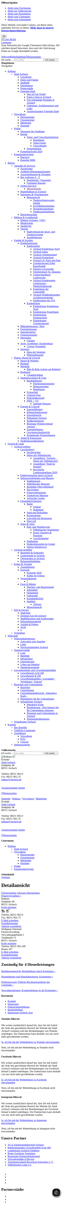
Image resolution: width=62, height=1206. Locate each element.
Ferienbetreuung (28, 329)
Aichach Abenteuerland (45, 254)
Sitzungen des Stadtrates (32, 131)
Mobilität (24, 366)
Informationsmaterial (30, 621)
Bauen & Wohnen (29, 360)
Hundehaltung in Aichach (33, 191)
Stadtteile (25, 82)
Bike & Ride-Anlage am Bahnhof (44, 369)
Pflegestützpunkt (35, 355)
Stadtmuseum (33, 481)
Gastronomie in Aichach (32, 555)
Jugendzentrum (28, 332)
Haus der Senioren (36, 352)
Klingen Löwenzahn (43, 269)
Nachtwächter (34, 452)
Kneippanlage (34, 515)
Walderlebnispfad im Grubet (41, 544)
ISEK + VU (33, 400)
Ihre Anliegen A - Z (30, 177)
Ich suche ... (7, 59)
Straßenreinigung (35, 421)
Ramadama (38, 140)
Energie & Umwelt (29, 406)
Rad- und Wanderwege (38, 527)
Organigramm (27, 120)
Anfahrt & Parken (29, 624)
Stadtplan (20, 56)
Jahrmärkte (32, 590)
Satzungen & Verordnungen (34, 194)
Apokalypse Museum (37, 495)
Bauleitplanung (34, 380)
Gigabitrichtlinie (35, 375)
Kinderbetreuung (28, 243)
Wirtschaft (13, 635)
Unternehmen (27, 690)
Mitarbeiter (25, 122)
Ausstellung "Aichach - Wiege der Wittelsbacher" (46, 459)
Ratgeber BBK (27, 160)
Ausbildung (20, 733)
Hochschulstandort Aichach (34, 647)
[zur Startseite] (8, 39)
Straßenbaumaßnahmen (32, 441)
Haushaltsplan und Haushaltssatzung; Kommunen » (27, 976)
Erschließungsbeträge (44, 206)
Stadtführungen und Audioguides (37, 618)
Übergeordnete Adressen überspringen (20, 893)
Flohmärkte (32, 592)
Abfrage (37, 604)
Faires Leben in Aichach (39, 97)
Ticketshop (19, 633)
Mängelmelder (34, 188)
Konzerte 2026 (34, 572)
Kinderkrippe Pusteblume (46, 312)
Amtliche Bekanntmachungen (35, 171)
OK (4, 36)
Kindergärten (33, 246)
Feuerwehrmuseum (36, 492)
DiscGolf (31, 521)
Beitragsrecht (33, 197)
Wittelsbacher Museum (38, 484)
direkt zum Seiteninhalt (19, 19)
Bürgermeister (27, 117)
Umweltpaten (40, 145)
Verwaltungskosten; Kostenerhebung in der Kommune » (29, 990)
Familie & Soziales (23, 240)
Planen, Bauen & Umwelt (27, 357)
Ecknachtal (32, 392)
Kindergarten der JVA (44, 300)
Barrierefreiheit (15, 1009)
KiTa (22, 739)
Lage (22, 653)
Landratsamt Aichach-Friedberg (23, 1150)
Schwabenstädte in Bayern (21, 1159)
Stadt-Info (25, 613)
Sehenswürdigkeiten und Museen (37, 478)
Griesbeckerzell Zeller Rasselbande (44, 264)
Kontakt (12, 1001)
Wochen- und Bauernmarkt (40, 587)
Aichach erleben (22, 446)
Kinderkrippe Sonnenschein (40, 316)
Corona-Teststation (36, 346)
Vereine (24, 229)
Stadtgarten (32, 541)
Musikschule (26, 223)
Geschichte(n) (27, 449)
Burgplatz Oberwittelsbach (40, 486)
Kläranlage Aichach (37, 418)
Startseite (5, 798)
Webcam (5, 56)
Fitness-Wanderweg (37, 547)
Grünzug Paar (34, 395)
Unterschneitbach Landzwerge (42, 276)
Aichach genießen (23, 549)
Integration (25, 337)
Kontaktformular (9, 923)
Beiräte (24, 134)
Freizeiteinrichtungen (30, 501)
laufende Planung (42, 403)
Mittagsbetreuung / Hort (32, 326)
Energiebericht (34, 415)
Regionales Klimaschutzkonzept (24, 1156)
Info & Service (21, 610)
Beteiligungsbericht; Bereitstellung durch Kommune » (28, 971)
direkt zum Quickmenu (19, 8)
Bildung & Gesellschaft (26, 217)
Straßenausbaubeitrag (44, 211)
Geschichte (25, 77)
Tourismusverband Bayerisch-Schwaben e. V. (30, 1162)
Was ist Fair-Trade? (36, 94)
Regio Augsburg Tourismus (21, 1153)
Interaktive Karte (35, 704)
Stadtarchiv (26, 226)
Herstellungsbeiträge (43, 208)
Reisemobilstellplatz (30, 561)
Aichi (23, 627)
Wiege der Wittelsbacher (39, 455)
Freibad (37, 506)
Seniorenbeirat (34, 148)
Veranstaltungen (28, 578)
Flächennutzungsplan (43, 383)
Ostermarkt (32, 595)
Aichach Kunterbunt (43, 257)
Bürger (11, 163)
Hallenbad (38, 509)
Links (23, 644)
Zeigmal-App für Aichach (33, 615)
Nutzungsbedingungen (38, 719)
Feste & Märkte (28, 584)
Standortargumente (29, 667)
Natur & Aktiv (27, 524)
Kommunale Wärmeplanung (41, 435)
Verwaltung (20, 114)
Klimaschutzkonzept (37, 412)
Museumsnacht (34, 607)
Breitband (25, 372)
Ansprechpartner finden (13, 787)
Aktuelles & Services (24, 165)
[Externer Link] (34, 1174)
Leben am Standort (29, 664)
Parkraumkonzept (35, 398)
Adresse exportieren (11, 926)
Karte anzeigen (8, 907)
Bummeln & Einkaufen (32, 552)
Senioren (24, 349)
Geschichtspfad (40, 538)
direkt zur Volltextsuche (19, 11)
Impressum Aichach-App (20, 1012)
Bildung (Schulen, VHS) (32, 220)
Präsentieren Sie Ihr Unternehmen (37, 698)
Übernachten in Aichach (32, 558)
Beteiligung (39, 389)
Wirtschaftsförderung (24, 638)
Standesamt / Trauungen (39, 180)
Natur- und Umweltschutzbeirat (42, 137)
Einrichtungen (27, 661)
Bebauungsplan (41, 386)
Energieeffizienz (35, 429)
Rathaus (12, 71)
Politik (17, 128)
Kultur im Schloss (36, 575)
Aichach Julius (40, 251)
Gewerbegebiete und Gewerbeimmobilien (35, 670)
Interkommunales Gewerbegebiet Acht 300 (29, 1147)
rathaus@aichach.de (11, 779)
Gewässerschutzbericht (38, 432)
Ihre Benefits (20, 727)
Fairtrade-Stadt (27, 91)
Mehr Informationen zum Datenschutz (20, 54)
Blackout (24, 157)
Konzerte (25, 570)
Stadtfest (31, 601)
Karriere (12, 724)
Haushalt (24, 125)
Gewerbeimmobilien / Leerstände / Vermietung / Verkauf (37, 680)
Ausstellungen (27, 567)
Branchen (25, 687)
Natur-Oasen (39, 143)
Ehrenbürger (26, 85)
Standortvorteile (22, 650)
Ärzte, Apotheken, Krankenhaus (36, 343)
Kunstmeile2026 (35, 598)
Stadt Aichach (21, 74)
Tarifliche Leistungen (24, 730)
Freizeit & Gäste (16, 443)
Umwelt (24, 741)
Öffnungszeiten (33, 56)
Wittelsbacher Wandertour (46, 529)
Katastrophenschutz (24, 154)
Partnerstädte (26, 88)
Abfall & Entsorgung (30, 438)
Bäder (13, 56)
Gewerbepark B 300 (30, 676)
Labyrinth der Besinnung (39, 518)
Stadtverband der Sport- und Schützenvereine (41, 233)
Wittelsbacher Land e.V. (20, 1164)
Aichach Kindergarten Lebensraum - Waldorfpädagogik (44, 283)
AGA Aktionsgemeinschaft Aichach (26, 1144)
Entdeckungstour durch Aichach (36, 475)
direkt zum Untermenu (19, 16)
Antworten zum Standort (32, 641)
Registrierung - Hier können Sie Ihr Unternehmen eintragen (43, 709)
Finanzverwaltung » (11, 895)
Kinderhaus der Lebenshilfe (40, 290)
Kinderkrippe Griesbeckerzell (41, 322)
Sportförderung (34, 237)
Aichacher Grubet (36, 498)
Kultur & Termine (23, 564)
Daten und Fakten (29, 79)
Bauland (24, 363)
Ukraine (31, 340)
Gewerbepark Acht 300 (32, 673)
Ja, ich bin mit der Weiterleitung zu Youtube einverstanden (30, 1042)
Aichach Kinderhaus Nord (46, 249)
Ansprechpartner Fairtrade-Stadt (43, 111)
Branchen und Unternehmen (28, 684)
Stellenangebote (22, 744)
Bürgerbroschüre (28, 214)
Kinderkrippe (33, 303)
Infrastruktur (26, 658)
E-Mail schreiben (9, 920)
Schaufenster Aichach (31, 701)
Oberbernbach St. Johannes (47, 271)
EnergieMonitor (35, 409)
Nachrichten (26, 168)
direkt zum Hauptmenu (19, 13)
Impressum (13, 1004)
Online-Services (28, 186)
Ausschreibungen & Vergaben (35, 174)
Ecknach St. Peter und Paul (46, 260)
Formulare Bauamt (36, 183)
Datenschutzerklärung (19, 1007)
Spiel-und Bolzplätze (37, 512)
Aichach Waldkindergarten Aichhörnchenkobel (46, 296)
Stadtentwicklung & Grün (33, 378)
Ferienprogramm (28, 335)
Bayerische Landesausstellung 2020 (45, 471)
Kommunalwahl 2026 (31, 151)
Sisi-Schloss (33, 489)
